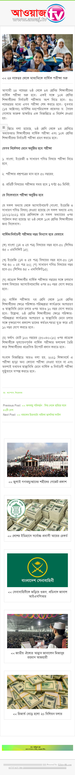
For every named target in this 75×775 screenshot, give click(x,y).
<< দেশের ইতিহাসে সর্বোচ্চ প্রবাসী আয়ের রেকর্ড (38, 536)
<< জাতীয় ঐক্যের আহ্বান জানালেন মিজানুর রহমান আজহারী (37, 655)
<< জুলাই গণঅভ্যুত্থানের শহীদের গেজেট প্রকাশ (37, 482)
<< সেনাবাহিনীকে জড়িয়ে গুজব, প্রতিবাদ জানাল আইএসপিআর (37, 594)
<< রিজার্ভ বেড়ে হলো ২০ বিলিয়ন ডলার (37, 714)
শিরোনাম (18, 393)
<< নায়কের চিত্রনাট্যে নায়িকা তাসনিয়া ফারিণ (39, 414)
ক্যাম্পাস (10, 393)
